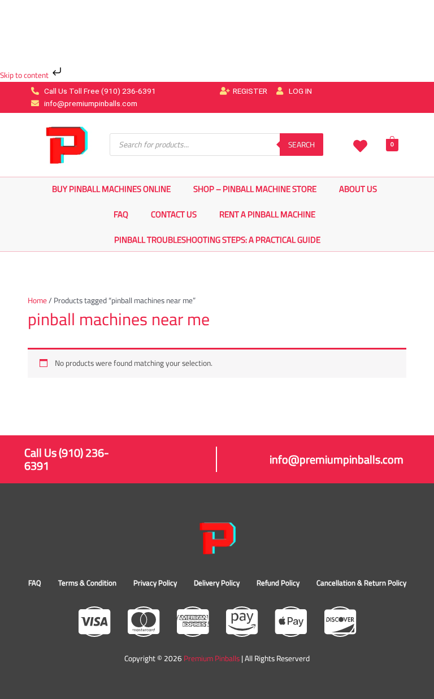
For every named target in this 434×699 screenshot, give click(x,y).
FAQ (121, 214)
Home (37, 300)
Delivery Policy (217, 582)
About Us (358, 189)
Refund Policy (278, 582)
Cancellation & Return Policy (361, 582)
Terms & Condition (87, 582)
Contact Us (174, 214)
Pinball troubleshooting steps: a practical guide (217, 239)
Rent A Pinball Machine (267, 214)
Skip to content (25, 75)
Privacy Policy (155, 582)
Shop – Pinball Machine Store (254, 189)
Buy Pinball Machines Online (111, 189)
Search (301, 144)
